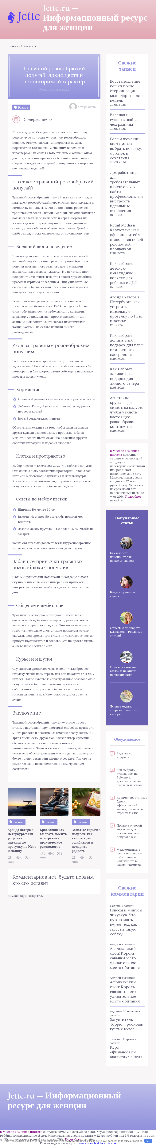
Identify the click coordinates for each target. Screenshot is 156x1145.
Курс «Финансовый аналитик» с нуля (126, 1052)
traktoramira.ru (105, 1143)
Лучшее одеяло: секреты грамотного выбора (125, 710)
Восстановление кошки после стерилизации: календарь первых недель (127, 91)
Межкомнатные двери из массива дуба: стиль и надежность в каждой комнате (129, 857)
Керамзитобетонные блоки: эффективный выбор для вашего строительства (131, 805)
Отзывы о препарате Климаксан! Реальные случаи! (126, 631)
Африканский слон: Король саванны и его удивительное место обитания (125, 958)
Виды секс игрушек (124, 755)
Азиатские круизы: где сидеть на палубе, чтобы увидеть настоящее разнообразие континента (126, 412)
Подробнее (133, 496)
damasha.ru (85, 1143)
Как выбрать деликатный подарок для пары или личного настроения (126, 345)
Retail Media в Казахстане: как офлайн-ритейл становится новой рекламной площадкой (126, 237)
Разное (28, 46)
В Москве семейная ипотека (21, 1132)
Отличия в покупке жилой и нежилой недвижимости (124, 671)
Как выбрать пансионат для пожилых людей (122, 556)
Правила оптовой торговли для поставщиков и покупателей (129, 831)
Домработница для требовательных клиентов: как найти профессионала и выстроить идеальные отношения (126, 191)
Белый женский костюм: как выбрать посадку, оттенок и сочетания (126, 148)
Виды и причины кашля (122, 594)
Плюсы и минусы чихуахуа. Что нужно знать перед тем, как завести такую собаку (126, 922)
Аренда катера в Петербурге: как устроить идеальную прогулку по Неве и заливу (126, 309)
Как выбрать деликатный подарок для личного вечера (124, 376)
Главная (14, 46)
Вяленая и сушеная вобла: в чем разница (125, 119)
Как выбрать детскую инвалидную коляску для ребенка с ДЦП (123, 273)
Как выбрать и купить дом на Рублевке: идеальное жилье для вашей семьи (129, 777)
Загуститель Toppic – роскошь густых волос (126, 1024)
